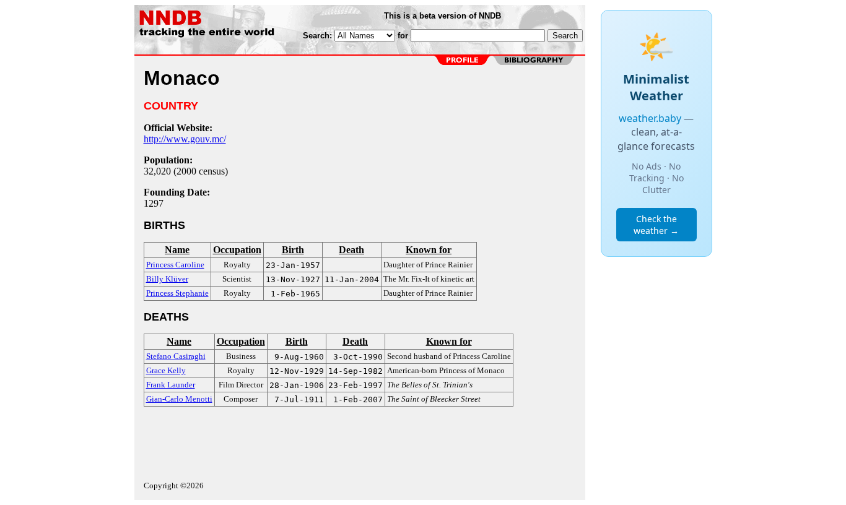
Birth (293, 249)
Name (177, 249)
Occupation (237, 249)
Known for (428, 249)
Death (351, 249)
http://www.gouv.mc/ (185, 139)
